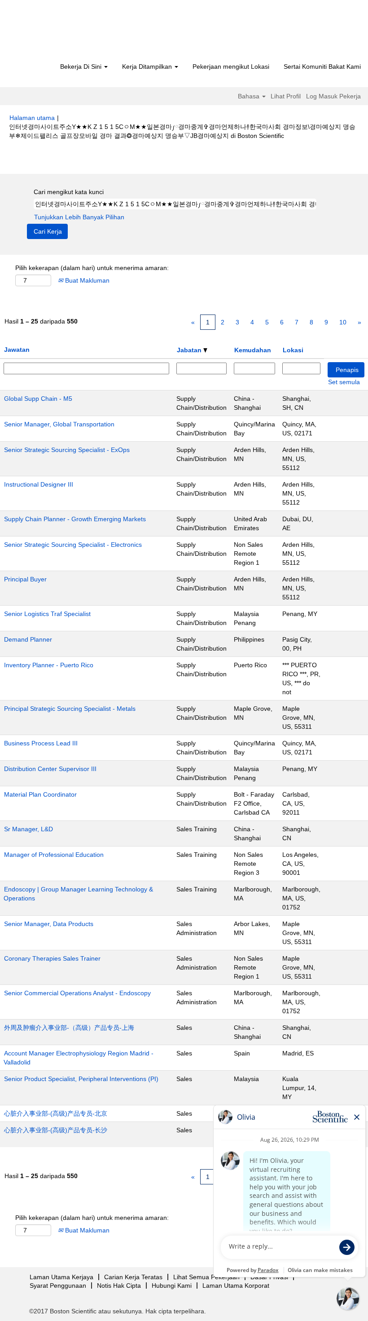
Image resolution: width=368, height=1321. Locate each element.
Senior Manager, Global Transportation (59, 424)
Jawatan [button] (17, 349)
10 (342, 322)
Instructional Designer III (38, 484)
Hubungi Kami (172, 1285)
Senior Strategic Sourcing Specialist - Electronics (73, 544)
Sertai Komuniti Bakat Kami (322, 66)
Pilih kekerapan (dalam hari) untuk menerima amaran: (92, 267)
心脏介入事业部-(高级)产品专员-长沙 (55, 1130)
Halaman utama (32, 117)
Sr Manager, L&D (28, 829)
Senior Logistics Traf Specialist (47, 613)
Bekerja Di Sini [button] (81, 66)
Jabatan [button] (190, 350)
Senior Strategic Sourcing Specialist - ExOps (67, 449)
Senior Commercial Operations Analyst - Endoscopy (77, 993)
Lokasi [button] (293, 350)
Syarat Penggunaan (58, 1285)
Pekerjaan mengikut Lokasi (231, 66)
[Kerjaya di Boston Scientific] (61, 32)
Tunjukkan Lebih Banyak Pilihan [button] (79, 217)
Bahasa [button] (249, 96)
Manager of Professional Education (54, 854)
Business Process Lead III (41, 743)
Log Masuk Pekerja (333, 96)
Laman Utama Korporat (235, 1285)
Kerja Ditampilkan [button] (148, 66)
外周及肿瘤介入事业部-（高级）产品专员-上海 (69, 1027)
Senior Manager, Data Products (48, 923)
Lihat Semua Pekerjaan (206, 1277)
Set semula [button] (344, 382)
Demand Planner (28, 639)
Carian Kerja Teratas (133, 1277)
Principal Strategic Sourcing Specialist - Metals (70, 708)
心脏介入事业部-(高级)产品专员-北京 (55, 1113)
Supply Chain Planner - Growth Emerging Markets (75, 519)
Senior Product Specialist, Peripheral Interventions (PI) (81, 1078)
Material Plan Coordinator (40, 794)
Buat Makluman (86, 280)
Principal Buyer (25, 579)
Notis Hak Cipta (119, 1285)
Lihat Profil (286, 96)
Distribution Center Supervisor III (50, 768)
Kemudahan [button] (252, 350)
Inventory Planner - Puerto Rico (48, 665)
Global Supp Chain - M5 (38, 398)
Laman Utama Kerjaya (61, 1277)
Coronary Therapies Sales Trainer (52, 958)
